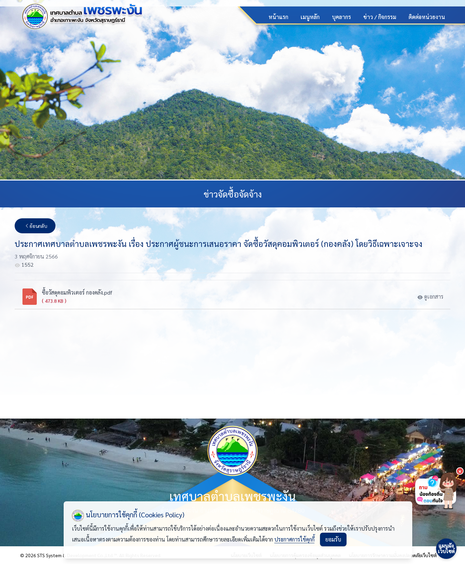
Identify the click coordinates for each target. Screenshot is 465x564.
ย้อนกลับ (38, 226)
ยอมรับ (333, 539)
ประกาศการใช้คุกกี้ (294, 539)
